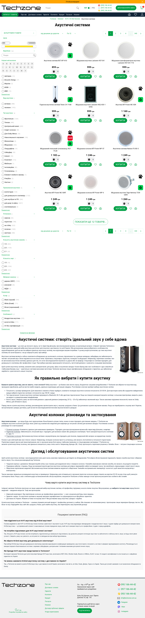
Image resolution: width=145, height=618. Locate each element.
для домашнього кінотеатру (15, 196)
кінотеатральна (10, 207)
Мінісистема (9, 141)
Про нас (24, 15)
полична (8, 229)
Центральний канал (12, 126)
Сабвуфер (8, 152)
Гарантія (46, 15)
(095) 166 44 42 (106, 5)
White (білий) (9, 303)
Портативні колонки (13, 436)
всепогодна (9, 192)
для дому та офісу (11, 203)
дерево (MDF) (10, 281)
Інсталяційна (9, 167)
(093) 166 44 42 (106, 10)
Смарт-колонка (10, 130)
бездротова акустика (12, 318)
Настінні (7, 182)
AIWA (6, 87)
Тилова (7, 122)
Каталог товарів (10, 15)
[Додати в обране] (60, 76)
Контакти (54, 15)
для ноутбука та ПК (12, 199)
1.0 (6, 244)
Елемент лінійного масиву (14, 175)
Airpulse (7, 84)
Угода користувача (52, 612)
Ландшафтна (9, 149)
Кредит (61, 15)
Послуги (69, 15)
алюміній (8, 285)
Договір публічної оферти (54, 608)
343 (135, 33)
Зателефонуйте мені (126, 8)
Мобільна (8, 164)
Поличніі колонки (12, 429)
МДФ (6, 289)
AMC (6, 91)
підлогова (8, 222)
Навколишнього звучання (14, 137)
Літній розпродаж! (72, 2)
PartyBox (8, 178)
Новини (76, 15)
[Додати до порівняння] (65, 76)
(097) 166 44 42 (106, 8)
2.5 (6, 270)
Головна (53, 19)
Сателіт (7, 156)
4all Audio (8, 76)
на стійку (8, 225)
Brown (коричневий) (12, 307)
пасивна (8, 107)
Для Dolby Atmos (11, 134)
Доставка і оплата (35, 15)
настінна (8, 233)
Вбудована (9, 145)
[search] (77, 8)
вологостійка (9, 322)
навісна (7, 218)
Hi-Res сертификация (12, 326)
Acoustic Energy (10, 80)
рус (93, 8)
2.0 (6, 248)
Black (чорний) (10, 300)
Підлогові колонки (13, 432)
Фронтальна (9, 119)
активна (7, 104)
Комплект (8, 160)
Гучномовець (9, 171)
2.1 (6, 251)
